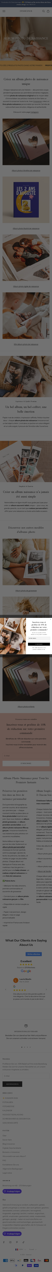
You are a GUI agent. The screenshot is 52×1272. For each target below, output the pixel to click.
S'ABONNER (39, 644)
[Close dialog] (50, 619)
